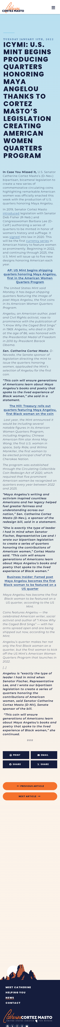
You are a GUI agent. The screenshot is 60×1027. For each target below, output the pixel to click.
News (10, 997)
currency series (37, 240)
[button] (53, 7)
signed (14, 237)
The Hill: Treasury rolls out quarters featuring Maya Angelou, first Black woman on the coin (30, 409)
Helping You (16, 992)
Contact (13, 1002)
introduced (11, 213)
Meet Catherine (18, 987)
